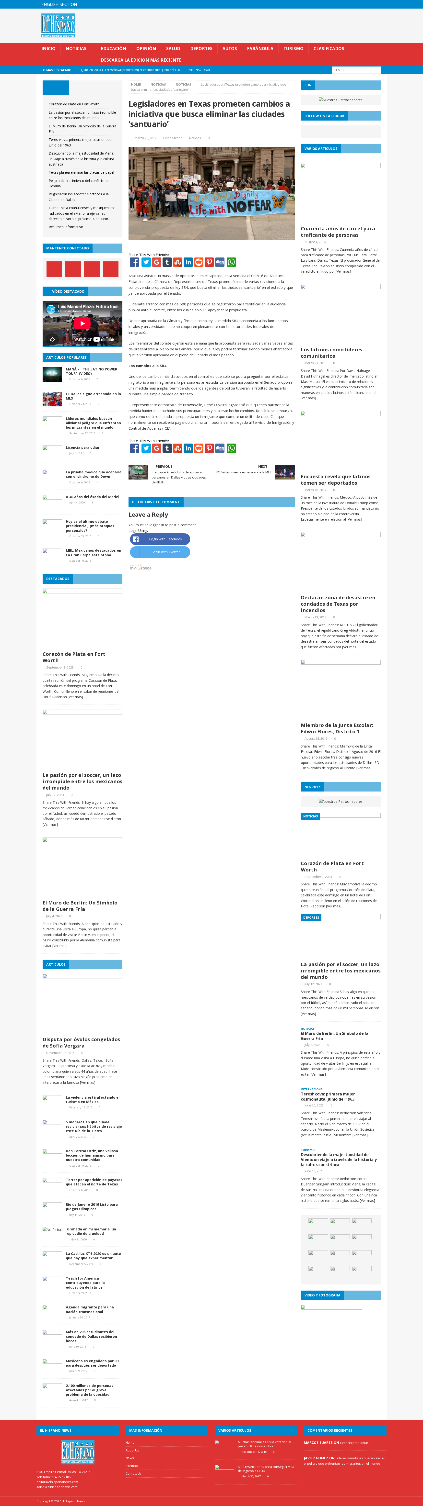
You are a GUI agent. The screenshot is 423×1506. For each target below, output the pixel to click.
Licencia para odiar (82, 447)
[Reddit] (198, 263)
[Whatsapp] (231, 263)
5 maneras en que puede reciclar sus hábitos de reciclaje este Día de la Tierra (94, 1126)
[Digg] (219, 263)
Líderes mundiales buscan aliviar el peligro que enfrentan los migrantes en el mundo (93, 423)
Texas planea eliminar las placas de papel (81, 172)
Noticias (76, 48)
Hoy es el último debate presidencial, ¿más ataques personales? (90, 526)
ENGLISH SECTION (59, 4)
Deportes (201, 48)
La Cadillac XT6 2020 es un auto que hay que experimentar (93, 1255)
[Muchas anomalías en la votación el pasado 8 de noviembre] (224, 1452)
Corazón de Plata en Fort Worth (74, 104)
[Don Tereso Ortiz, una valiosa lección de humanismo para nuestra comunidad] (52, 1160)
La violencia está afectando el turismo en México (92, 1099)
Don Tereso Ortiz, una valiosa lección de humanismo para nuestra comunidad (92, 1155)
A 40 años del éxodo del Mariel (92, 496)
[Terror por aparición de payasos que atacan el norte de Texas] (52, 1189)
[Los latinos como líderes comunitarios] (341, 341)
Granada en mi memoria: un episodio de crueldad (91, 1231)
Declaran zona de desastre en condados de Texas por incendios (338, 604)
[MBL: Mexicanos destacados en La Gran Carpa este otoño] (52, 560)
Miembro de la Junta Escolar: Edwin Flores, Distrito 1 (337, 728)
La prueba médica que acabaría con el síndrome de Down (93, 474)
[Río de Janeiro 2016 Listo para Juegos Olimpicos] (52, 1214)
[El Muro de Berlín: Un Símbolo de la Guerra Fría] (82, 894)
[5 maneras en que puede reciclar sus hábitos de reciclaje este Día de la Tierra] (52, 1131)
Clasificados (329, 48)
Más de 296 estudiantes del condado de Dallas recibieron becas (91, 1336)
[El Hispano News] (77, 1452)
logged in (157, 525)
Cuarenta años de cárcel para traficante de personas (338, 231)
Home (130, 1442)
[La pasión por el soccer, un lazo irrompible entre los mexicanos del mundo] (82, 766)
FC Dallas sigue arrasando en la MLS (93, 396)
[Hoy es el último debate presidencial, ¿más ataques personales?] (52, 531)
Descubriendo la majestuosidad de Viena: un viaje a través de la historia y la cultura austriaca (81, 159)
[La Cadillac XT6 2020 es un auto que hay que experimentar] (52, 1263)
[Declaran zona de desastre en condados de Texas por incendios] (341, 589)
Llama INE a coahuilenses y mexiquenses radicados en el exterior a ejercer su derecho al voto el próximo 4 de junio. (81, 213)
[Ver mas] (75, 696)
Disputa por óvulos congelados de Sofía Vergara (81, 1042)
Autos (230, 48)
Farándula (260, 48)
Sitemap (132, 1465)
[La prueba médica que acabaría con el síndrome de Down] (52, 482)
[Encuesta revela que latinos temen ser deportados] (341, 468)
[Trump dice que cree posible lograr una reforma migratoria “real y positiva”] (362, 1273)
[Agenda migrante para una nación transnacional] (52, 1317)
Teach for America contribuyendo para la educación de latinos (85, 1282)
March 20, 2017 (145, 138)
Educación (113, 48)
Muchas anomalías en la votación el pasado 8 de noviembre (264, 1444)
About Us (132, 1450)
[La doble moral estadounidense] (340, 1225)
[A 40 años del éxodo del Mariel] (52, 506)
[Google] (156, 263)
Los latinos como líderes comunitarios (331, 352)
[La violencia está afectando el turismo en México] (52, 1107)
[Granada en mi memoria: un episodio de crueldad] (53, 1229)
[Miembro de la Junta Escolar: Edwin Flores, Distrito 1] (341, 716)
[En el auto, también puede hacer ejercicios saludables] (362, 1241)
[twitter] (363, 4)
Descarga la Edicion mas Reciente (141, 60)
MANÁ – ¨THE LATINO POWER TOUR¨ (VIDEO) (91, 371)
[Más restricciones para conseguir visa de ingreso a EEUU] (224, 1476)
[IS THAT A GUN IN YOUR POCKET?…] (362, 1257)
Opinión (146, 48)
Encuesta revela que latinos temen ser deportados (336, 479)
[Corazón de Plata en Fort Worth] (82, 645)
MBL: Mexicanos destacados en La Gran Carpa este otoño (93, 552)
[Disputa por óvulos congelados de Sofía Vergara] (82, 1031)
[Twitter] (146, 263)
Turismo (293, 48)
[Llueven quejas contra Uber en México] (318, 1225)
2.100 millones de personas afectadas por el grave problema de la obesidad (89, 1390)
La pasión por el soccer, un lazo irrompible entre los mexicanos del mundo (82, 781)
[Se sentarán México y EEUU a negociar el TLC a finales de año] (340, 1257)
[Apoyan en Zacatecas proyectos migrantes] (318, 1257)
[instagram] (382, 4)
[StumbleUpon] (177, 263)
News (130, 1458)
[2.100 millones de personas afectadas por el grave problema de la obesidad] (52, 1395)
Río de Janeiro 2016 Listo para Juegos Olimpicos (92, 1206)
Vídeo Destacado (68, 291)
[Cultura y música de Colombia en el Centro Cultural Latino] (318, 1273)
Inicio (48, 48)
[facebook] (354, 4)
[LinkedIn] (188, 263)
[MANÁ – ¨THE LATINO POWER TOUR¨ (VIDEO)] (52, 379)
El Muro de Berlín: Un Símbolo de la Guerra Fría (80, 905)
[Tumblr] (167, 263)
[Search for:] (356, 69)
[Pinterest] (373, 4)
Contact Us (133, 1473)
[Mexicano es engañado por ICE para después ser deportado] (52, 1370)
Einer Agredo (172, 138)
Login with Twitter (165, 552)
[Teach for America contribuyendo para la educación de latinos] (52, 1288)
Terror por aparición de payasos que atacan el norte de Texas (94, 1181)
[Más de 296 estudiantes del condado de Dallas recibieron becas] (52, 1341)
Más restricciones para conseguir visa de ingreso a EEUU (266, 1468)
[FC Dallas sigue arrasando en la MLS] (52, 403)
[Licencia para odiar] (52, 457)
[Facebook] (134, 263)
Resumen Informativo (66, 226)
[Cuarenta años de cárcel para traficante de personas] (341, 220)
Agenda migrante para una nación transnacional (90, 1309)
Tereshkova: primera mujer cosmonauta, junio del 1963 (328, 1096)
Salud (173, 48)
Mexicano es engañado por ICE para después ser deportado (93, 1363)
